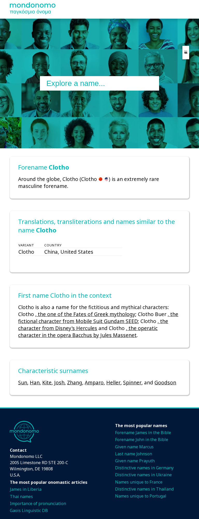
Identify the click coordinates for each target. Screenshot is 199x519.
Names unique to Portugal (140, 496)
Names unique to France (138, 482)
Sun (22, 382)
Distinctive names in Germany (144, 468)
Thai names (21, 496)
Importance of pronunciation (38, 503)
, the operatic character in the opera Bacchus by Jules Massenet (88, 332)
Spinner (132, 382)
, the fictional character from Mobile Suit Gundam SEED (98, 318)
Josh (59, 382)
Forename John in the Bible (141, 439)
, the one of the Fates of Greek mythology (85, 314)
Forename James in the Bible (143, 432)
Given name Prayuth (135, 461)
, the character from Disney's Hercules (93, 325)
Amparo (94, 382)
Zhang (74, 382)
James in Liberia (25, 489)
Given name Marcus (134, 447)
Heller (113, 382)
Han (35, 382)
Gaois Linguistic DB (29, 510)
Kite (47, 382)
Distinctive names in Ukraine (143, 475)
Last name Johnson (133, 454)
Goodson (165, 382)
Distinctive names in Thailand (144, 489)
